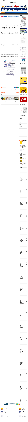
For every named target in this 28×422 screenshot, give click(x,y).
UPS (20, 389)
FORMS (21, 119)
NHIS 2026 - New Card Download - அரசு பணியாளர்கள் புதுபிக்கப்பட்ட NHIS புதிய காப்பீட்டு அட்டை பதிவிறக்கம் (23, 34)
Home (1, 0)
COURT (20, 216)
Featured (25, 140)
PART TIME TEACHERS (22, 303)
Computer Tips (21, 213)
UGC (20, 387)
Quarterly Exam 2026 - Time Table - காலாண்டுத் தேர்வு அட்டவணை (23, 45)
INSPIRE (20, 263)
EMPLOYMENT (21, 238)
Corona (21, 215)
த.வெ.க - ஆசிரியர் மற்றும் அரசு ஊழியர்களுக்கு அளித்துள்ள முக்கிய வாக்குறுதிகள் (23, 94)
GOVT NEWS (21, 252)
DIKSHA (20, 227)
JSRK (20, 265)
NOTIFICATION (21, 299)
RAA (20, 325)
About (4, 0)
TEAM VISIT (21, 364)
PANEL (20, 301)
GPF (20, 253)
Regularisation (21, 327)
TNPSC (20, 377)
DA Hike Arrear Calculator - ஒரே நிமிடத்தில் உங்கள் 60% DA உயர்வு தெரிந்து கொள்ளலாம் (23, 104)
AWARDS (20, 189)
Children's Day (21, 204)
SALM (20, 336)
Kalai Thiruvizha (21, 266)
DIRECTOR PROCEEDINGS (22, 228)
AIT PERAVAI (21, 180)
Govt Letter (21, 251)
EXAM (20, 242)
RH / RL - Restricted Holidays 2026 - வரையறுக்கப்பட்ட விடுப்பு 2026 (23, 84)
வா (20, 399)
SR (20, 352)
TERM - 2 (21, 365)
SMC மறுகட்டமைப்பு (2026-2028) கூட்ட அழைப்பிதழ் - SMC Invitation (23, 63)
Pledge (20, 314)
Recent (21, 140)
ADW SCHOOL (21, 178)
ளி (20, 401)
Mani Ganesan (21, 278)
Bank (20, 191)
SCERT (20, 338)
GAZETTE (21, 126)
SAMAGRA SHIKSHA (21, 337)
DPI (20, 229)
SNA (20, 121)
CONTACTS (21, 214)
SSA (20, 353)
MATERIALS (21, 279)
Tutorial (21, 385)
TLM (20, 375)
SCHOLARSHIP (21, 339)
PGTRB (20, 312)
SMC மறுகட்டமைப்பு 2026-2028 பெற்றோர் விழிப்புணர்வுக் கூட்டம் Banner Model (24, 142)
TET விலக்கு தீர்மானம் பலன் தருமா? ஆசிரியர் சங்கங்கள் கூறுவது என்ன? (3, 100)
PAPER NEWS (21, 302)
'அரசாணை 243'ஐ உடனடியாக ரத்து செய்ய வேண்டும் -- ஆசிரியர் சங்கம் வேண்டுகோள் (16, 101)
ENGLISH (21, 239)
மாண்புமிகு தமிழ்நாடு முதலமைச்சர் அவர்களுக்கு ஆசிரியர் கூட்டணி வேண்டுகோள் (7, 101)
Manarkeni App (21, 277)
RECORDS (21, 326)
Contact (7, 0)
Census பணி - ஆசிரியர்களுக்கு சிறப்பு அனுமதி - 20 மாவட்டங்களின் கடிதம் (23, 27)
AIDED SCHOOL (21, 179)
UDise (20, 386)
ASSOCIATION (4, 25)
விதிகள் (20, 400)
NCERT (20, 290)
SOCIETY (21, 349)
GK (20, 250)
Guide (20, 254)
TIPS (20, 374)
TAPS (20, 361)
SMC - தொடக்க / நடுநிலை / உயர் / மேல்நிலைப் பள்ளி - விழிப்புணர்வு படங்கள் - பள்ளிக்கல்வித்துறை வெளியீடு (24, 146)
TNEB (20, 376)
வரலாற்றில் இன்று (21, 398)
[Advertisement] (10, 21)
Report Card (21, 328)
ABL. (20, 177)
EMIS (20, 125)
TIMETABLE (21, 373)
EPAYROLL (21, 241)
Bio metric (21, 192)
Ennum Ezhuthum (21, 240)
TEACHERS (21, 363)
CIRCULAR (21, 205)
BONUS (20, 193)
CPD (20, 217)
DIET (20, 226)
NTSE (20, 300)
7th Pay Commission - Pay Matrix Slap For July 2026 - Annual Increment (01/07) (23, 75)
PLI (20, 315)
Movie (20, 287)
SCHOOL (21, 340)
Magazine (21, 276)
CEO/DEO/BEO (21, 202)
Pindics (20, 313)
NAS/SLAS (21, 289)
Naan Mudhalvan (21, 288)
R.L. (20, 324)
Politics (21, 316)
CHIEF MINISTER (21, 203)
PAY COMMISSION (22, 120)
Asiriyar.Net (14, 2)
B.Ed (20, 190)
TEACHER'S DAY (21, 362)
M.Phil (20, 275)
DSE (20, 230)
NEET (20, 291)
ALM (20, 181)
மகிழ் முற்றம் (21, 122)
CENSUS (20, 201)
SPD (20, 350)
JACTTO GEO (21, 264)
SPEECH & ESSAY (21, 351)
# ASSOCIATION (3, 87)
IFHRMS (21, 127)
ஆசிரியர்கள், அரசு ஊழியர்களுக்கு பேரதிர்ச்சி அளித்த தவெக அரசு (12, 100)
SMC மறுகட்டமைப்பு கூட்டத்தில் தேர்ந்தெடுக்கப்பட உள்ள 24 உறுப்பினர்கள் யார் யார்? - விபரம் (24, 150)
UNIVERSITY (21, 388)
